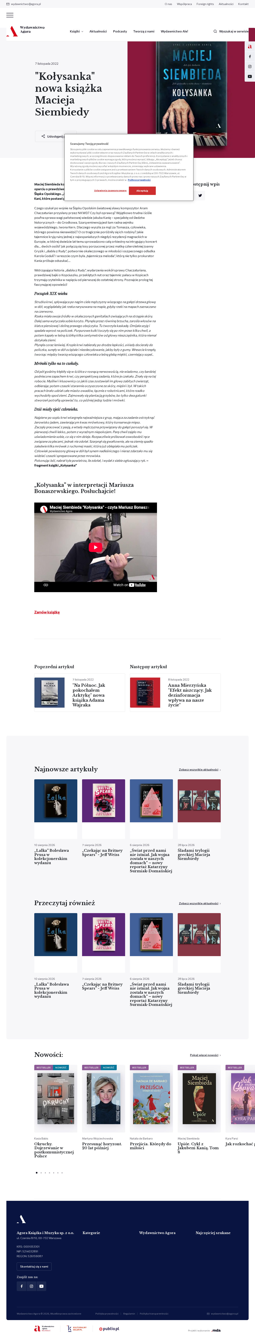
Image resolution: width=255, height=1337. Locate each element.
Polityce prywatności (139, 179)
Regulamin (129, 1313)
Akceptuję (142, 190)
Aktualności (226, 4)
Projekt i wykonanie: (199, 1330)
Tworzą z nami (143, 31)
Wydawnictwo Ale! (174, 31)
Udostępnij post (58, 136)
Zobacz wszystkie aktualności (198, 769)
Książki (75, 31)
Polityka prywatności (107, 1313)
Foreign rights (205, 4)
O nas (168, 4)
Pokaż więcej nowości (204, 1055)
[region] (129, 167)
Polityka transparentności (154, 1313)
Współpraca (184, 4)
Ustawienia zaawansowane (110, 190)
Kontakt (243, 4)
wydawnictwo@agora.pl (26, 4)
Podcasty (120, 31)
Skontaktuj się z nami (34, 1266)
